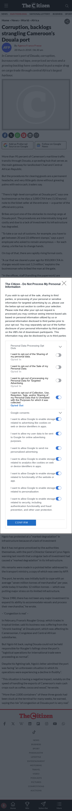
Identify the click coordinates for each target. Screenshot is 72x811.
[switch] (58, 355)
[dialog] (36, 405)
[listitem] (36, 346)
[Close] (65, 284)
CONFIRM (21, 522)
